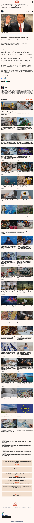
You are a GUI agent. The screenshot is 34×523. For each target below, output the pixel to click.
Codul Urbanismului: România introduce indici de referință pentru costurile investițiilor (24, 291)
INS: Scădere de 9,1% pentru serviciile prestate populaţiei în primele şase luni (25, 143)
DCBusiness (2, 4)
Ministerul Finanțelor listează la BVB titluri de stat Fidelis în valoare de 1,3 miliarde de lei (8, 216)
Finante (9, 507)
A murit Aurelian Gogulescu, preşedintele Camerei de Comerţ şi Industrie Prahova (8, 262)
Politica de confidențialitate (5, 519)
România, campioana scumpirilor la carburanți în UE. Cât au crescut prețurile (8, 128)
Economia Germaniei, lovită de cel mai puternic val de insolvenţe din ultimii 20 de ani (25, 322)
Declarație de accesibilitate (29, 519)
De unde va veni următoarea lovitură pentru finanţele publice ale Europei (8, 353)
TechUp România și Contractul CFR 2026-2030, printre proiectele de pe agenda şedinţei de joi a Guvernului (24, 247)
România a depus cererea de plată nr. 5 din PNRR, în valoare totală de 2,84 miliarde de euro (25, 415)
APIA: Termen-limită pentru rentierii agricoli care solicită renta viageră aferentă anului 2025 (24, 306)
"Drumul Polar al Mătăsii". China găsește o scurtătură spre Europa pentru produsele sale (25, 383)
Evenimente (29, 507)
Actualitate (6, 4)
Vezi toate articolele (28, 99)
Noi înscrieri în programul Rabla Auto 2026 (24, 277)
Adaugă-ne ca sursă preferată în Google (9, 34)
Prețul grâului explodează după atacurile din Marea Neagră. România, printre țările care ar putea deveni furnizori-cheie (8, 112)
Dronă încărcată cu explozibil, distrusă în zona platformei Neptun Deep (8, 186)
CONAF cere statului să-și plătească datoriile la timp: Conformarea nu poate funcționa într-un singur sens (25, 353)
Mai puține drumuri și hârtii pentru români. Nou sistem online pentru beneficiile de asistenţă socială (24, 112)
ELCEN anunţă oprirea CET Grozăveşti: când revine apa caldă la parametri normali (8, 398)
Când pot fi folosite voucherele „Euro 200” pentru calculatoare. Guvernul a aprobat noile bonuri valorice (8, 200)
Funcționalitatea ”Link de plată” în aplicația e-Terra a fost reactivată (7, 172)
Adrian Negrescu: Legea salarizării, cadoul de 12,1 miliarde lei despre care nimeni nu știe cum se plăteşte (8, 337)
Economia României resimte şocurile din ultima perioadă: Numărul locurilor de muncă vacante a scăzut (8, 291)
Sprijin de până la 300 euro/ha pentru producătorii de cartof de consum (24, 186)
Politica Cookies (12, 519)
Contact (23, 518)
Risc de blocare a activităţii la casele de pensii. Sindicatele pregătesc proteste (8, 143)
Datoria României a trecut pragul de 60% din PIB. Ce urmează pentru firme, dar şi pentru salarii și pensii (25, 216)
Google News (5, 78)
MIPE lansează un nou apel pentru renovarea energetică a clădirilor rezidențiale (24, 262)
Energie (16, 507)
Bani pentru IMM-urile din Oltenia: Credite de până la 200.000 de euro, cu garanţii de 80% (8, 368)
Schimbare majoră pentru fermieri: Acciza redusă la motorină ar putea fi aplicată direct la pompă (24, 128)
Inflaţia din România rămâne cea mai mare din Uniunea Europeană (8, 277)
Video (13, 507)
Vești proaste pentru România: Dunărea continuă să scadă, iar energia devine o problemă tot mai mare (8, 415)
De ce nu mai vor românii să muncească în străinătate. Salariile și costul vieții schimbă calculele (25, 231)
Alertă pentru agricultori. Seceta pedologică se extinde (7, 383)
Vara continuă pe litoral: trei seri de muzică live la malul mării (24, 157)
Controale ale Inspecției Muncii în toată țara (25, 172)
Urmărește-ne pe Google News (24, 34)
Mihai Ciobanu (7, 10)
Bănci (20, 507)
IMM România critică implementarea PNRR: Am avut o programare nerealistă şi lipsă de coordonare (8, 322)
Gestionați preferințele (18, 519)
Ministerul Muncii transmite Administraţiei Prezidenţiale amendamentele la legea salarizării (7, 430)
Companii (23, 507)
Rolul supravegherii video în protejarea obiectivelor (25, 200)
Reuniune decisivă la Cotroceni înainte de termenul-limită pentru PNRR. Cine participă (8, 247)
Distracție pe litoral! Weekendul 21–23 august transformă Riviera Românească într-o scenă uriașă (8, 306)
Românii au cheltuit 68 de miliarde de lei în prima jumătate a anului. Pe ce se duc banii (25, 368)
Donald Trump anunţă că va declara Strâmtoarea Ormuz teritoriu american (25, 430)
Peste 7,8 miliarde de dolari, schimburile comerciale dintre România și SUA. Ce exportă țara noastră (9, 157)
